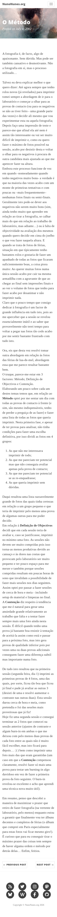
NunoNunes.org (13, 4)
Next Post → (45, 864)
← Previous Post (14, 864)
